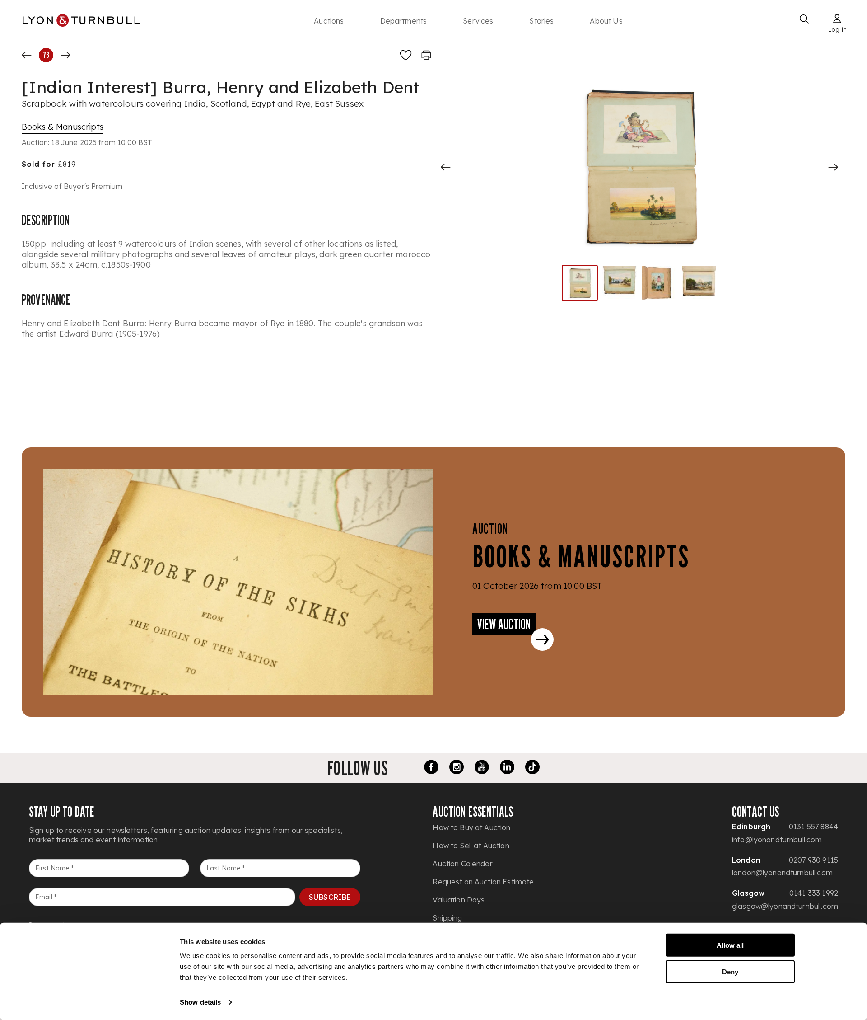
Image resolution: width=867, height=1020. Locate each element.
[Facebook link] (431, 768)
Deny (730, 971)
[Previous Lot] (27, 55)
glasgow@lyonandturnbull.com (785, 906)
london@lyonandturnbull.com (782, 872)
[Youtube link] (482, 768)
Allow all (730, 945)
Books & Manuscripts (62, 127)
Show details (200, 1002)
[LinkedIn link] (507, 768)
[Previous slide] (445, 167)
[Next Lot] (65, 55)
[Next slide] (833, 167)
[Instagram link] (456, 768)
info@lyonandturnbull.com (777, 839)
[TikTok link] (532, 768)
